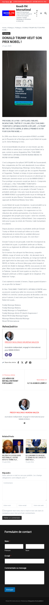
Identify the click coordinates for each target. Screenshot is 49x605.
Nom (27, 550)
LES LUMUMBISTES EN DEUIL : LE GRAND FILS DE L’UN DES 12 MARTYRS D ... (36, 457)
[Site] (10, 354)
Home (4, 28)
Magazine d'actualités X (35, 601)
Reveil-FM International (23, 8)
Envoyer (9, 589)
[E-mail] (6, 354)
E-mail (8, 556)
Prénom (7, 550)
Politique (11, 28)
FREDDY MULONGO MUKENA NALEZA (22, 342)
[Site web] (24, 423)
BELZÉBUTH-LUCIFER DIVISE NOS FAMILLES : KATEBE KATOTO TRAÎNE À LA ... (11, 457)
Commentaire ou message (15, 568)
